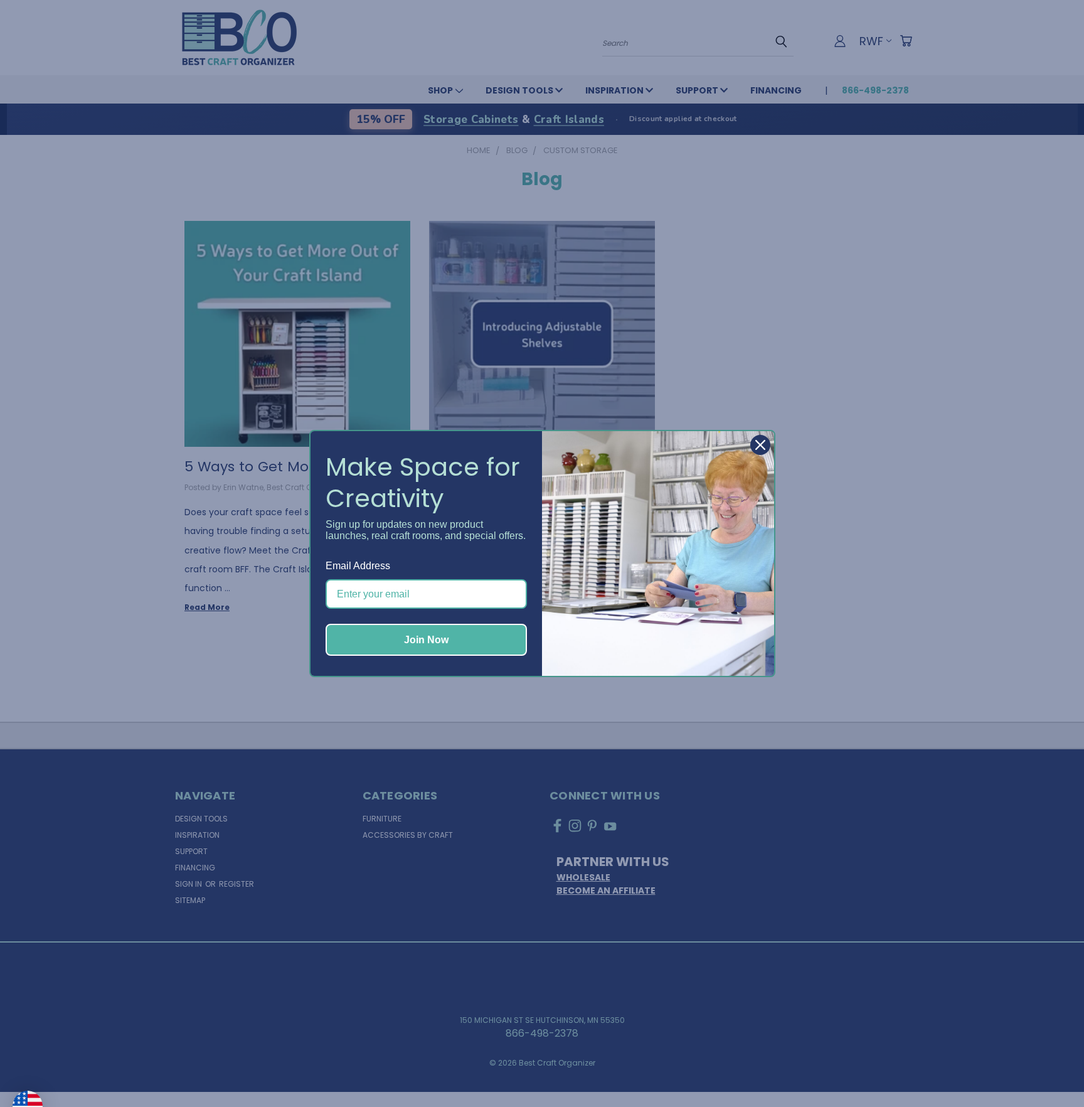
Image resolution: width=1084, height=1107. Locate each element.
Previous (1048, 1067)
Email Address (358, 565)
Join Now (426, 639)
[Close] (760, 445)
